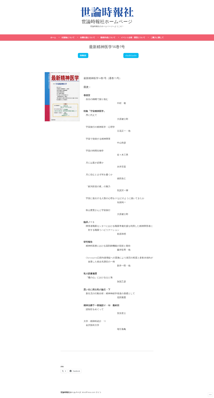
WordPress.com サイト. (92, 392)
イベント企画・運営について (133, 37)
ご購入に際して (157, 37)
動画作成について (108, 37)
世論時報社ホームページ (107, 21)
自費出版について (87, 37)
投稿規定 (83, 55)
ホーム (53, 37)
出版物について (68, 37)
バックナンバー (131, 55)
